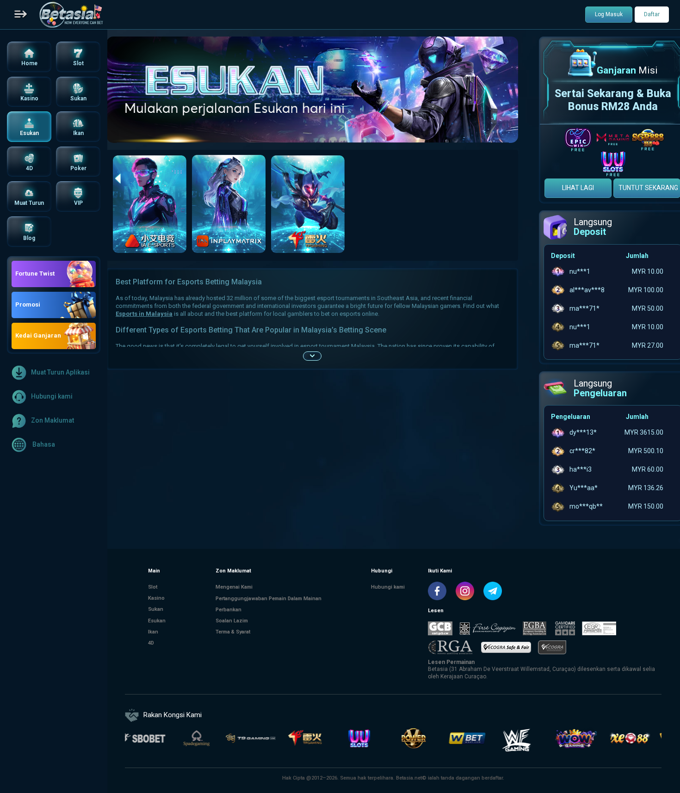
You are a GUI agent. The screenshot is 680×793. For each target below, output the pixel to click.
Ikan (153, 631)
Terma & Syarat (233, 631)
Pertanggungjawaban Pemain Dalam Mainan (268, 598)
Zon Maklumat (52, 420)
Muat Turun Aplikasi (60, 371)
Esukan (157, 620)
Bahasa (43, 444)
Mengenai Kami (234, 587)
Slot (152, 587)
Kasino (156, 598)
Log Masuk (609, 14)
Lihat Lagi (578, 187)
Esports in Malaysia (144, 313)
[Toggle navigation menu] (21, 15)
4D (151, 642)
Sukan (155, 609)
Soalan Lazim (232, 620)
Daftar (652, 14)
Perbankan (228, 609)
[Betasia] (71, 15)
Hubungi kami (52, 396)
